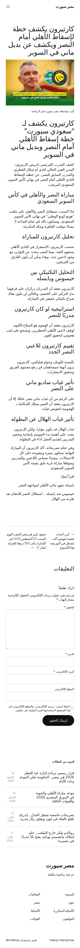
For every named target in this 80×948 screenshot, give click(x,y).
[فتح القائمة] (8, 6)
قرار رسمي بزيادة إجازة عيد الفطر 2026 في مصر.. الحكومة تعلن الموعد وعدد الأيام (46, 777)
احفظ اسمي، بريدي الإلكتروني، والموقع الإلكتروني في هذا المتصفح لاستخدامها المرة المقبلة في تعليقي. (39, 708)
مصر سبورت (65, 6)
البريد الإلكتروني (64, 671)
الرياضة (35, 111)
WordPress (13, 940)
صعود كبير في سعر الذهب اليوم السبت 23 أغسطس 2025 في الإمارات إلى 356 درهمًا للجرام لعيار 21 (26, 541)
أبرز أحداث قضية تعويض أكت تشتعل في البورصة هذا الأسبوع (62, 541)
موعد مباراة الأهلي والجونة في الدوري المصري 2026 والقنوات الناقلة (55, 797)
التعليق (69, 607)
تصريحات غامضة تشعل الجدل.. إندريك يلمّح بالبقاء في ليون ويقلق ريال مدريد (46, 817)
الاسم (69, 654)
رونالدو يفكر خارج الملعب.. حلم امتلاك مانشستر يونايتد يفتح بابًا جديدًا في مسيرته (48, 837)
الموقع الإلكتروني (64, 689)
